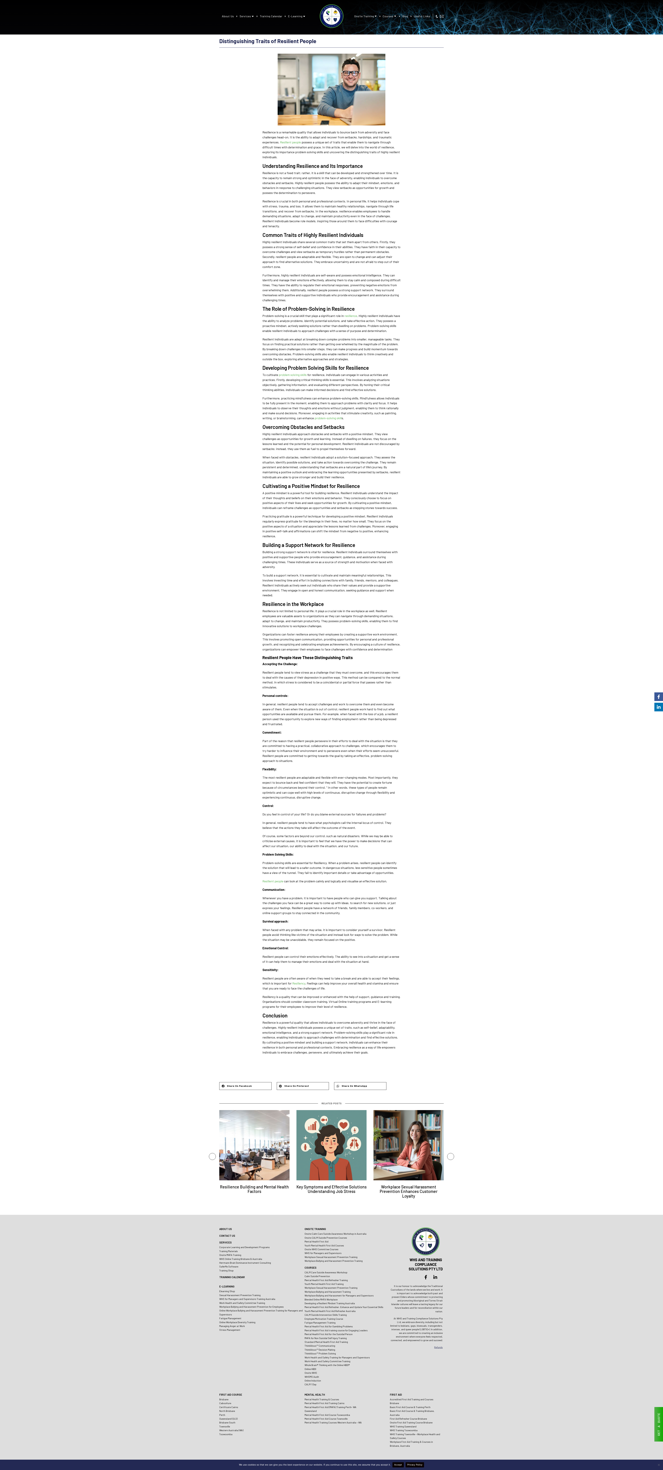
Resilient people (290, 142)
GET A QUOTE (659, 1424)
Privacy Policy (414, 1464)
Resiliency (298, 983)
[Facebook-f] (425, 1277)
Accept (398, 1464)
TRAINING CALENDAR (232, 1277)
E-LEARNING (226, 1286)
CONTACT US (227, 1235)
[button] (245, 1086)
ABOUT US (225, 1229)
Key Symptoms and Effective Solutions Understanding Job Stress (331, 1189)
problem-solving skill (328, 418)
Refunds (438, 1347)
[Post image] (254, 1145)
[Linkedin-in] (435, 1277)
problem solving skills (293, 375)
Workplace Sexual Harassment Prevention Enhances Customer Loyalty (409, 1191)
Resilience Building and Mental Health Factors (254, 1189)
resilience (350, 316)
